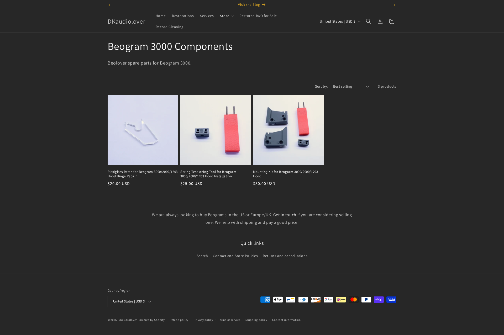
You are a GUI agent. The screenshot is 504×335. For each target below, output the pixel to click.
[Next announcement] (394, 5)
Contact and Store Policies (235, 255)
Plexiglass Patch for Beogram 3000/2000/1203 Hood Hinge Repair (143, 174)
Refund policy (179, 320)
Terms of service (229, 320)
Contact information (286, 320)
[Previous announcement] (109, 5)
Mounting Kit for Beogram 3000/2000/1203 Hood (285, 174)
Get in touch (285, 214)
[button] (226, 15)
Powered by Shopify (151, 320)
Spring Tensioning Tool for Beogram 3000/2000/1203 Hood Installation (208, 174)
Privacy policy (203, 320)
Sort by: (321, 86)
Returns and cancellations (285, 255)
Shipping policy (256, 320)
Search (202, 255)
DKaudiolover (127, 320)
